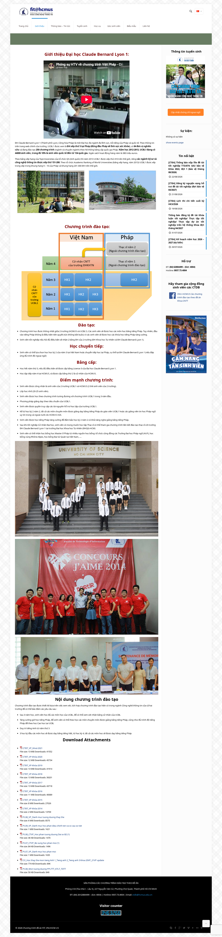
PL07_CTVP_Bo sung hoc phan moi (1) (41, 843)
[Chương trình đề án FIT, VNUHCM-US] (37, 11)
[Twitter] (184, 927)
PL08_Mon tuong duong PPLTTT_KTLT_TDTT (44, 868)
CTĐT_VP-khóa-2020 (32, 756)
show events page (174, 142)
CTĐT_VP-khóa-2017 (32, 782)
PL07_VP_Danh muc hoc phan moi (39, 851)
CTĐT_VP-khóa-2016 (32, 791)
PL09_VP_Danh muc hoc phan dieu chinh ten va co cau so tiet (52, 825)
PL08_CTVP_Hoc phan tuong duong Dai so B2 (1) (46, 834)
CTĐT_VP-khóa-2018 (32, 774)
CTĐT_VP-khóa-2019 (32, 765)
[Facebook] (175, 927)
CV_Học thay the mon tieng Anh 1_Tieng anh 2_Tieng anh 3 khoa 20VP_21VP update (63, 860)
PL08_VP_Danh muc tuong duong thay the (43, 817)
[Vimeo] (188, 927)
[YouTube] (193, 927)
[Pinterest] (201, 927)
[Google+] (179, 927)
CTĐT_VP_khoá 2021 (32, 748)
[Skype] (171, 927)
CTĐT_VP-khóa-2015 (32, 799)
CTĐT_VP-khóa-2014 (32, 808)
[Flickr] (197, 927)
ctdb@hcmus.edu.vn (142, 894)
